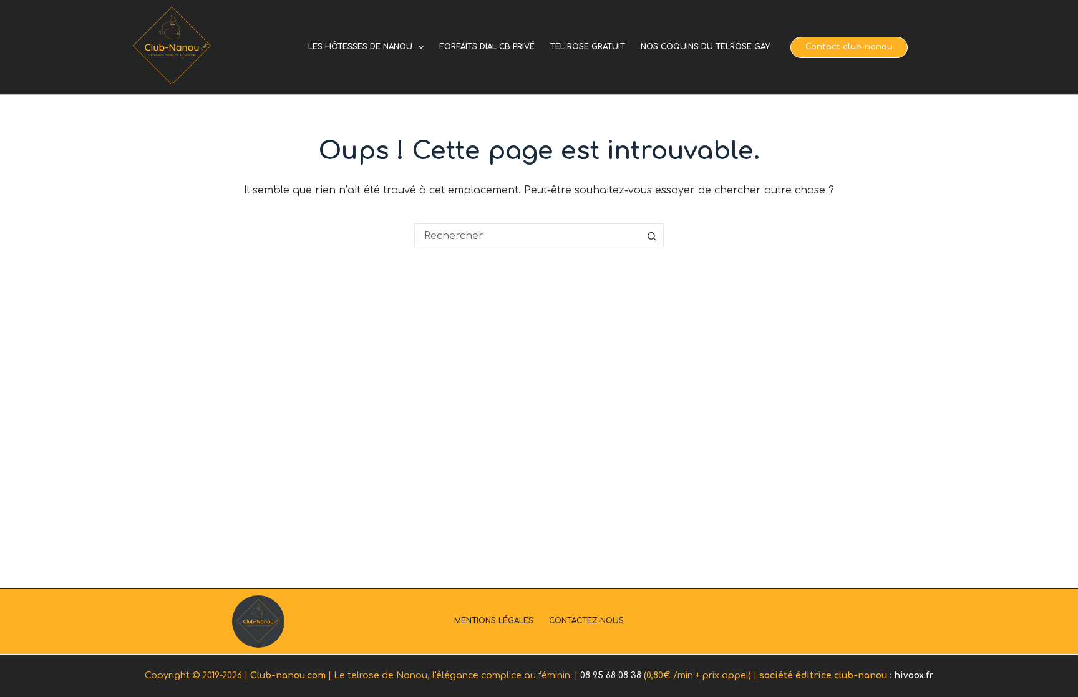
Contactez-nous (586, 621)
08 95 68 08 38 (610, 675)
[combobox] (527, 235)
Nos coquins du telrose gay (705, 46)
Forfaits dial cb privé (487, 46)
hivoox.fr (913, 675)
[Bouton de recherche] (651, 236)
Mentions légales (493, 621)
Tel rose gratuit (587, 46)
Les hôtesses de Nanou (360, 46)
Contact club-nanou (849, 46)
